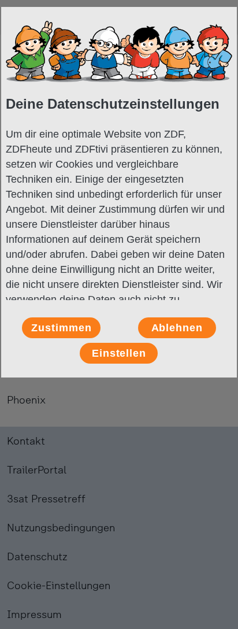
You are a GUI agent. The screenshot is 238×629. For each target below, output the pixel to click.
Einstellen (119, 353)
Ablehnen (177, 328)
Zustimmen (61, 328)
